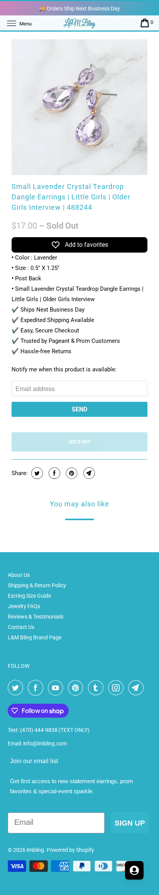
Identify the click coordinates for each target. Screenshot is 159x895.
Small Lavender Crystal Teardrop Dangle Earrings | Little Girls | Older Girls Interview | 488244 (71, 196)
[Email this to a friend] (88, 473)
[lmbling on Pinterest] (77, 688)
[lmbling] (79, 22)
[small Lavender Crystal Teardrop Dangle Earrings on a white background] (79, 107)
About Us (19, 575)
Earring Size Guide (29, 596)
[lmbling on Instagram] (117, 688)
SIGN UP (130, 823)
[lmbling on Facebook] (37, 688)
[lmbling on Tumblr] (97, 688)
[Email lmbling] (137, 688)
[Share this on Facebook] (53, 473)
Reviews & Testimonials (35, 617)
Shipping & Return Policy (37, 585)
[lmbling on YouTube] (57, 688)
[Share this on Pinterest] (71, 473)
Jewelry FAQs (24, 606)
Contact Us (21, 627)
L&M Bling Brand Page (34, 637)
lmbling (35, 850)
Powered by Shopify (70, 850)
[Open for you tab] (134, 870)
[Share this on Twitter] (36, 473)
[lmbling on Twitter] (17, 688)
